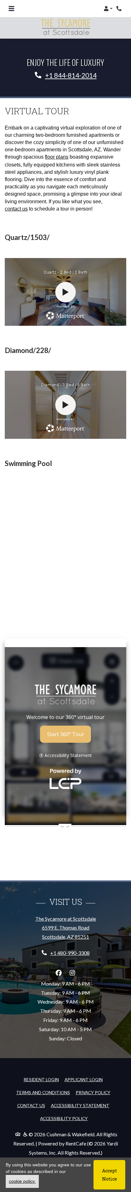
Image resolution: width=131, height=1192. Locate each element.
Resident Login (41, 1079)
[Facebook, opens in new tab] (58, 973)
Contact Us (31, 1105)
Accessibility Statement (80, 1105)
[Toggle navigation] (11, 9)
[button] (108, 9)
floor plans (56, 157)
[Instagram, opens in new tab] (72, 973)
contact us (16, 208)
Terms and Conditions (43, 1092)
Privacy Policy (93, 1092)
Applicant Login (84, 1079)
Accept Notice (109, 1175)
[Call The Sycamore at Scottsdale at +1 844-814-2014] (119, 9)
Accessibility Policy (64, 1118)
